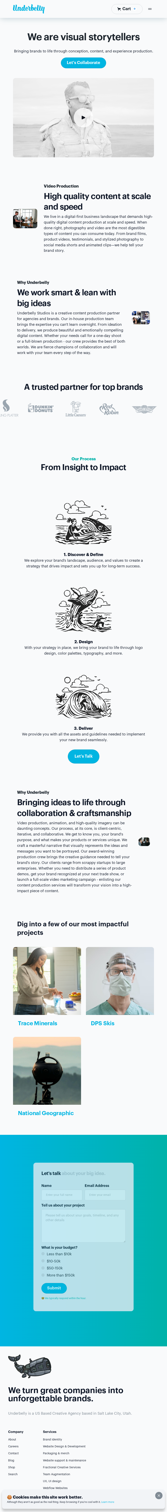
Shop (11, 1467)
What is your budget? (59, 1247)
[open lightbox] (83, 117)
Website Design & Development (64, 1446)
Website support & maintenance (64, 1460)
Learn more (107, 1502)
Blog (11, 1460)
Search (13, 1474)
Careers (13, 1446)
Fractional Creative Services (62, 1467)
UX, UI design (52, 1481)
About (12, 1439)
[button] (127, 9)
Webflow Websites (55, 1488)
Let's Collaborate (83, 63)
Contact (13, 1453)
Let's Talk (84, 756)
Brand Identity (52, 1439)
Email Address (97, 1185)
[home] (29, 9)
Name (46, 1185)
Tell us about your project (63, 1205)
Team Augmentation (56, 1474)
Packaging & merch (56, 1453)
